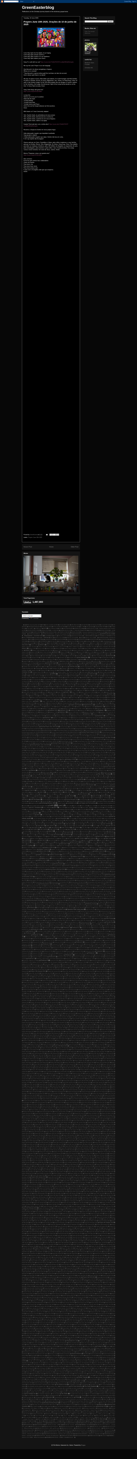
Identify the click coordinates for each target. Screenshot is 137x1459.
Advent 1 (42, 644)
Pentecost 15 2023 (30, 936)
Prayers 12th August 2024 (70, 989)
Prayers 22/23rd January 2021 (33, 1098)
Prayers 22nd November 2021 (62, 1106)
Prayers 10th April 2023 (62, 967)
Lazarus (25, 805)
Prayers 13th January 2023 (51, 1002)
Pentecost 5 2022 (99, 955)
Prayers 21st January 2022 (98, 1093)
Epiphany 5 (88, 714)
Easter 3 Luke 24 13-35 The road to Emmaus (96, 694)
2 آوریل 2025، (38, 628)
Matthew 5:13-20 (74, 858)
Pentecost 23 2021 (40, 949)
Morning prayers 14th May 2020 (90, 869)
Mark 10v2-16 (101, 836)
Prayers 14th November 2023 (30, 1016)
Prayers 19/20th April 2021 (32, 1060)
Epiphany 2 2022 (26, 708)
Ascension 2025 (63, 657)
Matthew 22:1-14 (66, 854)
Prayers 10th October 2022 (56, 976)
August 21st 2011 (100, 659)
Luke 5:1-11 (32, 834)
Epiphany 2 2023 (36, 708)
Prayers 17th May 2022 (101, 1046)
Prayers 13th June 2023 (53, 1004)
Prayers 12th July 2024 (44, 993)
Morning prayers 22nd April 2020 (67, 880)
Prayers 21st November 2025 (64, 1096)
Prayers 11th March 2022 (42, 984)
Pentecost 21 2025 (26, 947)
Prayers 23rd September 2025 (107, 1116)
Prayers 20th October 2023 (39, 1087)
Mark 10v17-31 (91, 836)
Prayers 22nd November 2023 (95, 1106)
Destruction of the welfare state (72, 677)
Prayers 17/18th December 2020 (31, 1040)
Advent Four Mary (57, 653)
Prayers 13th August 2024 (101, 998)
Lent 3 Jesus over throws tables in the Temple (85, 811)
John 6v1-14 (45, 797)
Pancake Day (109, 922)
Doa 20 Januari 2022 (71, 681)
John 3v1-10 (70, 796)
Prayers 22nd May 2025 (34, 1106)
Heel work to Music (91, 770)
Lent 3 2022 (47, 811)
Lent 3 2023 (54, 811)
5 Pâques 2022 (43, 643)
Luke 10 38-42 (39, 823)
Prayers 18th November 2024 (95, 1056)
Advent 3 (28, 650)
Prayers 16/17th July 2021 (76, 1029)
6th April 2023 (60, 643)
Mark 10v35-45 (111, 836)
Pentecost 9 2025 (92, 962)
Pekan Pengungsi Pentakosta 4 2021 (59, 925)
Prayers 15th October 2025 (58, 1027)
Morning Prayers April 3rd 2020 (51, 902)
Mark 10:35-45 (83, 836)
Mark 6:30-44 (50, 842)
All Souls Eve (102, 653)
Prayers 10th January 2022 (38, 971)
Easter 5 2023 (25, 699)
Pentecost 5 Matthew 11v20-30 (39, 956)
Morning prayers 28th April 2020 (85, 887)
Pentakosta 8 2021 (49, 927)
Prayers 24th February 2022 (33, 1122)
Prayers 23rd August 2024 (93, 1109)
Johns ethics (61, 799)
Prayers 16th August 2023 (28, 1031)
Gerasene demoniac (40, 764)
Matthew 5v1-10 (103, 858)
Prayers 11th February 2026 (29, 982)
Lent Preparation (62, 818)
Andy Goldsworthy (36, 655)
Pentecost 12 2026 (104, 931)
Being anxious (41, 663)
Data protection (63, 675)
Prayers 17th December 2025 (70, 1042)
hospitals (47, 777)
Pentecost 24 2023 (37, 951)
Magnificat (83, 834)
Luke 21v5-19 (34, 831)
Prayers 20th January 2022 (83, 1082)
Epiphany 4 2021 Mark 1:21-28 (75, 712)
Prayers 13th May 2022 (109, 1004)
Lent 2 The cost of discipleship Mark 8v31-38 (60, 809)
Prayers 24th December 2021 (64, 1120)
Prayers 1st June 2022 (90, 1073)
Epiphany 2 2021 (109, 706)
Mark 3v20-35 (69, 840)
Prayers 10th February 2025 (100, 969)
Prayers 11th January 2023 (44, 982)
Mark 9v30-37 (64, 843)
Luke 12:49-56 (106, 823)
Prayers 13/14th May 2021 (61, 998)
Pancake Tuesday (35, 924)
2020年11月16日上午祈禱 (34, 630)
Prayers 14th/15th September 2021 (62, 1018)
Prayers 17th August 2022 (104, 1040)
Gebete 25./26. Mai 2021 (75, 763)
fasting (63, 759)
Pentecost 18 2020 (28, 940)
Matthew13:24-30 (82, 860)
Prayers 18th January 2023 (82, 1053)
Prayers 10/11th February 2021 (33, 967)
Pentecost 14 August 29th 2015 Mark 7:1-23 (96, 935)
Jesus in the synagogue (97, 786)
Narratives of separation (93, 905)
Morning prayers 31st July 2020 (47, 893)
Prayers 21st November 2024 (48, 1096)
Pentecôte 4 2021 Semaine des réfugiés (83, 964)
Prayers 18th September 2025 (94, 1058)
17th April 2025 (89, 626)
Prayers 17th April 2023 (90, 1040)
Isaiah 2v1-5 (60, 781)
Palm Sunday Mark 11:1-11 (72, 922)
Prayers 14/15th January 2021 (106, 1007)
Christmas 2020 (44, 670)
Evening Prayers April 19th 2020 (65, 728)
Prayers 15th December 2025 (60, 1022)
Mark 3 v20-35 (60, 840)
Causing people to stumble (55, 666)
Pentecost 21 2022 (86, 945)
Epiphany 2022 (64, 710)
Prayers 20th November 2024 (87, 1086)
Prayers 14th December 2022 (48, 1011)
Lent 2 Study (46, 809)
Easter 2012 (97, 690)
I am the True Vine (51, 779)
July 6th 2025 (46, 801)
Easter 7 (37, 701)
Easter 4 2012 (42, 695)
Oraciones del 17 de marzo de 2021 (56, 913)
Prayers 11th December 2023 (78, 980)
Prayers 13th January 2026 (81, 1002)
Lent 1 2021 (69, 805)
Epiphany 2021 (53, 710)
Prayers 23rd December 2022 (46, 1111)
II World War (94, 779)
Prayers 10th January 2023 (54, 971)
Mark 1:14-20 (43, 836)
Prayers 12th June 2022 (57, 993)
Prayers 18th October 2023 (32, 1058)
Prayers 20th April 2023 (27, 1080)
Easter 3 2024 (39, 694)
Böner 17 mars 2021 (44, 664)
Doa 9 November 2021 (91, 684)
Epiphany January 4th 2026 (94, 717)
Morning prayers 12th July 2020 (98, 867)
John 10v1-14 (40, 790)
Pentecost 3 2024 (36, 953)
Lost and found (47, 822)
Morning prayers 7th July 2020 (45, 898)
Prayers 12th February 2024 (38, 991)
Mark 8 (100, 842)
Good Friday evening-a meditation (77, 766)
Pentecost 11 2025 (98, 929)
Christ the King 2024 (101, 666)
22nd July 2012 (53, 641)
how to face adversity (76, 777)
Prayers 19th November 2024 (55, 1067)
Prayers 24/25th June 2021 (60, 1118)
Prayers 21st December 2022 (38, 1093)
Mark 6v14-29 (66, 842)
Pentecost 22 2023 (93, 947)
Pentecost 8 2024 (85, 960)
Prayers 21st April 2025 (33, 1091)
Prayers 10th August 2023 (90, 967)
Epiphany (24, 706)
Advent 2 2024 (49, 648)
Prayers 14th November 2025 (62, 1016)
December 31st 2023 (27, 677)
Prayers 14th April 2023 (71, 1009)
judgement (91, 799)
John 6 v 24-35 (28, 797)
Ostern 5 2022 (80, 918)
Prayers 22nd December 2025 (57, 1102)
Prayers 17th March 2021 (32, 1046)
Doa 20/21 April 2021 (83, 681)
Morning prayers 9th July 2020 (74, 900)
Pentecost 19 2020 (26, 942)
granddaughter (44, 768)
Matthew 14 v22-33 (56, 849)
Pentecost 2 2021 (99, 942)
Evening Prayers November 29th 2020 (68, 755)
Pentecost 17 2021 (61, 938)
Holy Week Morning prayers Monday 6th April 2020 (84, 774)
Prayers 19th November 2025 (71, 1067)
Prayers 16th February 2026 (69, 1033)
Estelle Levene (106, 717)
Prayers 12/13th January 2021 (94, 987)
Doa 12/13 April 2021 (95, 679)
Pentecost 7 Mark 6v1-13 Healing (31, 960)
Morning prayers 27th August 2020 (107, 885)
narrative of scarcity (81, 905)
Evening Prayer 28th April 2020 (42, 723)
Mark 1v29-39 (25, 840)
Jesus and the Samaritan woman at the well (54, 784)
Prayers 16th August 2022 (107, 1029)
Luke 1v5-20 (62, 829)
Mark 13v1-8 (101, 838)
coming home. (30, 674)
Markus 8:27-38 (91, 843)
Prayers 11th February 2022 (108, 980)
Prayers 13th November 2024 (43, 1005)
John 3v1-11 (79, 796)
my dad (47, 905)
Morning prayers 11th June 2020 (44, 867)
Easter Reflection (106, 701)
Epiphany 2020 (43, 710)
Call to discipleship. (101, 664)
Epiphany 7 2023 (57, 717)
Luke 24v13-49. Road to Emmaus (98, 831)
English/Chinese (88, 704)
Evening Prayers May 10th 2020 (67, 746)
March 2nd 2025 (34, 836)
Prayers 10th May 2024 (73, 975)
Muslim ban (32, 905)
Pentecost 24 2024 (48, 951)
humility (84, 777)
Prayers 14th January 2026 (44, 1013)
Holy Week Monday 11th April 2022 (62, 774)
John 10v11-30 (65, 790)
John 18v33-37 (103, 792)
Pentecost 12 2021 (60, 931)
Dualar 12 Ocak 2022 (78, 686)
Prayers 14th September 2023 (45, 1018)
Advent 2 (24, 648)
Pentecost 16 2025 (26, 938)
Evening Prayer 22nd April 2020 (52, 721)
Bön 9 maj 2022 (33, 664)
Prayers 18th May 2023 (53, 1056)
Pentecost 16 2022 (87, 936)
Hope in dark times (32, 777)
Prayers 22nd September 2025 (81, 1107)
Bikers (84, 663)
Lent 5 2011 (68, 814)
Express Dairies (110, 757)
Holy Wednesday (79, 772)
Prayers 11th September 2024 (108, 985)
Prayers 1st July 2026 (65, 1073)
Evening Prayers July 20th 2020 (52, 737)
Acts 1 (80, 643)
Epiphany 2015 (110, 708)
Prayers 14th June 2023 (27, 1015)
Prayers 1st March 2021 (34, 1075)
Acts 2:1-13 (94, 643)
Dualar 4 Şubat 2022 (34, 688)
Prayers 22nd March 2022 (75, 1104)
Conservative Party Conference (42, 674)
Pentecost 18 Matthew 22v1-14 (86, 940)
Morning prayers (58, 863)
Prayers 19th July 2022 (83, 1064)
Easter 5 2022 (110, 697)
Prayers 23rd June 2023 (53, 1113)
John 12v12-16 (101, 790)
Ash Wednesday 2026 (62, 659)
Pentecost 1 (66, 927)
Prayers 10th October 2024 (85, 976)
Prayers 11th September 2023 (92, 985)
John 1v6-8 (51, 794)
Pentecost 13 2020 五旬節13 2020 (44, 933)
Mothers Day (102, 904)
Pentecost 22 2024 (104, 947)
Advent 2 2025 (58, 648)
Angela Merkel (45, 655)
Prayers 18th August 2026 (85, 1051)
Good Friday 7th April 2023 (60, 766)
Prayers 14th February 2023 (94, 1011)
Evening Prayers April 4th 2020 (82, 728)
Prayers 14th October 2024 (92, 1016)
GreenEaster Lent (87, 768)
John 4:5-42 (96, 796)
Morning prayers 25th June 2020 (95, 883)
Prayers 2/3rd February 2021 (37, 1078)
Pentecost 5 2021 (89, 955)
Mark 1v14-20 (109, 838)
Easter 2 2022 (80, 688)
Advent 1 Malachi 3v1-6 (74, 646)
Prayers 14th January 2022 (108, 1011)
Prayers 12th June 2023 (70, 993)
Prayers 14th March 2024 (81, 1015)
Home (51, 547)
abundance (75, 643)
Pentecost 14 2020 (47, 935)
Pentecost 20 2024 (68, 944)
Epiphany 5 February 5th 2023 (63, 715)
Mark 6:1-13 (34, 842)
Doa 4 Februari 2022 (82, 683)
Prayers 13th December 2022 (38, 1000)
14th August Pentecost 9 (34, 626)
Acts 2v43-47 (25, 644)
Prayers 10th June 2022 (47, 973)
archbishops (89, 655)
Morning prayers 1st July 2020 (42, 876)
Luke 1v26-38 (25, 829)
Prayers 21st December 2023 (54, 1093)
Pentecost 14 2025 (80, 935)
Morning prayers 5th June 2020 (56, 896)
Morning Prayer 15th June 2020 (44, 863)
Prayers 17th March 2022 (45, 1046)
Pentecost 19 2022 (37, 942)
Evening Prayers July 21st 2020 (69, 737)
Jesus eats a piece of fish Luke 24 (55, 786)
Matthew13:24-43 (92, 860)
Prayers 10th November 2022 (103, 975)
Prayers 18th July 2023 (108, 1053)
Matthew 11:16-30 (68, 847)
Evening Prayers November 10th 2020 (96, 752)
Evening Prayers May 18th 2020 (76, 748)
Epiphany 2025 (92, 710)
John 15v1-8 (68, 792)
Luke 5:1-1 (24, 834)
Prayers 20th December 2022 (100, 1080)
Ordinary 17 (42, 918)
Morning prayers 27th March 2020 (31, 887)
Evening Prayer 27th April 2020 (102, 721)
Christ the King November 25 (87, 666)
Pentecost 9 (111, 960)
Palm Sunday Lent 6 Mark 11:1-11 (57, 922)
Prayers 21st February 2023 (84, 1093)
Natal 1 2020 (104, 905)
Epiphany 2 (100, 706)
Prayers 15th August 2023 (77, 1020)
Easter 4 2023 (84, 695)
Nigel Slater (39, 907)
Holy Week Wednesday (71, 775)
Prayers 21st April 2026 (46, 1091)
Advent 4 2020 (63, 652)
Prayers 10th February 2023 (85, 969)
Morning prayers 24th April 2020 (78, 882)
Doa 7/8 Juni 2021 (44, 684)
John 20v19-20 (74, 794)
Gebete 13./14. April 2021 (28, 763)
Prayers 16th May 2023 (53, 1036)
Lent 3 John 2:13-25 (103, 811)
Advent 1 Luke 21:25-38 (60, 646)
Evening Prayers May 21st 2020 (33, 750)
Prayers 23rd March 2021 (94, 1113)
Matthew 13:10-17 (105, 847)
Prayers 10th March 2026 (35, 975)
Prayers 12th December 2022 (85, 989)
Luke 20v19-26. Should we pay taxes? (85, 829)
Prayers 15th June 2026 (88, 1024)
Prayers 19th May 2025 (27, 1067)
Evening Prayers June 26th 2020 (80, 743)
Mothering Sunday (91, 904)
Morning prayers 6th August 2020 (89, 896)
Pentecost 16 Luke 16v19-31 (39, 938)
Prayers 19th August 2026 (56, 1062)
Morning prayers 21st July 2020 (96, 878)
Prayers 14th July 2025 (82, 1013)
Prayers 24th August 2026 (50, 1120)
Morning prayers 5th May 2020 (72, 896)
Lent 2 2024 (107, 807)
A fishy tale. (68, 643)
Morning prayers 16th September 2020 (47, 873)
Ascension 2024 (54, 657)
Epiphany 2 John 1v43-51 (79, 708)
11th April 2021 (84, 624)
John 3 (47, 796)
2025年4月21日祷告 (49, 639)
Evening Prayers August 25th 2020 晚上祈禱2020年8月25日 (65, 732)
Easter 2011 (89, 690)
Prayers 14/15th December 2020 (89, 1007)
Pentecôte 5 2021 (99, 964)
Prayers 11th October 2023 (62, 985)
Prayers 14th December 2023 (64, 1011)
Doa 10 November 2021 (48, 679)
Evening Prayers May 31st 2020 (77, 752)
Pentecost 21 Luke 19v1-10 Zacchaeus (42, 947)
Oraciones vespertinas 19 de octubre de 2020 (98, 913)
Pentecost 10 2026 (26, 929)
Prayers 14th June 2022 (108, 1013)
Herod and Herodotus (36, 772)
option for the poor (90, 909)
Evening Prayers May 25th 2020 (84, 750)
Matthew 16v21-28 (111, 851)
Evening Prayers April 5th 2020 (98, 728)
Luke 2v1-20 (27, 833)
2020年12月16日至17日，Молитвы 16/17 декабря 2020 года (85, 633)
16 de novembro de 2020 (73, 626)
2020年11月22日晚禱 (38, 632)
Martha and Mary (101, 843)
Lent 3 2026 (70, 811)
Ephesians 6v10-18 (109, 704)
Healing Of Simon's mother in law (78, 770)
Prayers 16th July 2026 (28, 1035)
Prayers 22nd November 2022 (78, 1106)
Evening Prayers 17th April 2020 (77, 726)
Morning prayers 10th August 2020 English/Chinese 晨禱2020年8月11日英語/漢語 (57, 865)
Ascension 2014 (35, 657)
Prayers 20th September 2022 (70, 1087)
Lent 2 (55, 807)
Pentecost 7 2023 (70, 958)
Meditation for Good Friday (51, 862)
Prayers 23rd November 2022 (108, 1115)
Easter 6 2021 (85, 699)
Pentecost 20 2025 (79, 944)
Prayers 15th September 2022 (74, 1027)
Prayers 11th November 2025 (33, 985)
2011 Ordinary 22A (52, 628)
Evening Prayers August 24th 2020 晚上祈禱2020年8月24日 (36, 732)
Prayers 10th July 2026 (33, 973)
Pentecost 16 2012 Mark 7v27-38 (63, 936)
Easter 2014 (105, 690)
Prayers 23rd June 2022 (40, 1113)
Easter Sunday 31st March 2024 (67, 703)
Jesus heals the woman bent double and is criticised (77, 786)
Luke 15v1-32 (111, 825)
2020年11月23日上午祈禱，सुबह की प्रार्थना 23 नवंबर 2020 (57, 632)
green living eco (76, 768)
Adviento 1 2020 (67, 653)
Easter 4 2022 (75, 695)
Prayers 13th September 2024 (41, 1007)
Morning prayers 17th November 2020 (35, 874)
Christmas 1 (64, 668)
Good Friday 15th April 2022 (86, 764)
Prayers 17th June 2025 (99, 1044)
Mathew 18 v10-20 (63, 845)
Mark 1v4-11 (34, 840)
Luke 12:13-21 (88, 823)
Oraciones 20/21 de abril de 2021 (34, 911)
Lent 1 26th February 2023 (103, 805)
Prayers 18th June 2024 (67, 1055)
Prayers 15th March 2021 (101, 1024)
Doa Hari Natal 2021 (103, 684)
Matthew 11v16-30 (78, 847)
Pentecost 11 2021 (65, 929)
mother (82, 904)
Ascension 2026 (72, 657)
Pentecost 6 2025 (99, 956)
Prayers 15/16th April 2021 (78, 1018)
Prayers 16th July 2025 (109, 1033)
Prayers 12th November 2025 (74, 995)
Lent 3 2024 (62, 811)
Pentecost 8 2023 (75, 960)
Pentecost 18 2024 (61, 940)
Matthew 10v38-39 (38, 847)
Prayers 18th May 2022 (40, 1056)
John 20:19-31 (65, 794)
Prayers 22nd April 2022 (29, 1100)
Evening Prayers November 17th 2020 (43, 754)
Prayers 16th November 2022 (95, 1036)
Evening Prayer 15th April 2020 (57, 719)
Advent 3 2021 (101, 650)
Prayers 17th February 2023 (100, 1042)
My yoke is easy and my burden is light (59, 905)
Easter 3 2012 (75, 692)
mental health (75, 862)
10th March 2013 (75, 624)
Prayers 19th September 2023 (39, 1069)
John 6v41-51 (61, 797)
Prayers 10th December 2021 (40, 969)
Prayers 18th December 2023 (100, 1051)
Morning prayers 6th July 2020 (106, 896)
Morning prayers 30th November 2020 (105, 891)
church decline (49, 672)
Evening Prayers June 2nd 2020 (40, 744)
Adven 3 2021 (34, 644)
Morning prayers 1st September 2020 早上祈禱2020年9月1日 (99, 876)
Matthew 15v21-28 (43, 851)
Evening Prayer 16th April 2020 (74, 719)
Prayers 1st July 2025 (53, 1073)
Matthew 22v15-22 (97, 854)
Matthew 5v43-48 (42, 860)
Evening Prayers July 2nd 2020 (46, 739)
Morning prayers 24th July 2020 (30, 883)
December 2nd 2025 (109, 675)
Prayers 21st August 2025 (88, 1091)
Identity (82, 779)
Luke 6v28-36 (48, 834)
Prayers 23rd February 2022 (92, 1111)
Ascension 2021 (44, 657)
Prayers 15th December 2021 (107, 1020)
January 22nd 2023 (87, 781)
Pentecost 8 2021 (65, 960)
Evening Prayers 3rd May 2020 (49, 728)
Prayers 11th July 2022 (58, 982)
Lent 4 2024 (81, 813)
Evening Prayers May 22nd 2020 (50, 750)
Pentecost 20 (46, 944)
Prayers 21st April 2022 (101, 1089)
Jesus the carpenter (72, 788)
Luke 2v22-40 (34, 833)
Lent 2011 (75, 809)
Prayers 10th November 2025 (41, 976)
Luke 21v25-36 (109, 829)
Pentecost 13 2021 (59, 933)
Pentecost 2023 (36, 945)
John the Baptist (35, 799)
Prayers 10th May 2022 (48, 975)
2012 (60, 628)
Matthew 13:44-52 (32, 849)
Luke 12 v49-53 (79, 823)
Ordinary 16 (34, 918)
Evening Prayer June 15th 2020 (49, 726)
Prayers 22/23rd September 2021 (78, 1098)
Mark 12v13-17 (71, 838)
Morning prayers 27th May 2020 (48, 887)
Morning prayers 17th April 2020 (65, 873)
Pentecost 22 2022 (82, 947)
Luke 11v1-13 (69, 823)
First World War (96, 759)
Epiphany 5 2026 (50, 715)
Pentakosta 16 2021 (86, 925)
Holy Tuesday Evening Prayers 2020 (64, 772)
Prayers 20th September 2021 (54, 1087)
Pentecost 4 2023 (26, 955)
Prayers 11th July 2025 (95, 982)
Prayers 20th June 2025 (84, 1084)
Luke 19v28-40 (110, 827)
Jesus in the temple (110, 786)
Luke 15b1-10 (102, 825)
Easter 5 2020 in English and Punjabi (96, 697)
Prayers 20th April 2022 (108, 1078)
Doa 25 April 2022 (33, 683)
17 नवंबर (82, 626)
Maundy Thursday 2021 (37, 862)
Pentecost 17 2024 (93, 938)
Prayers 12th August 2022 (56, 989)
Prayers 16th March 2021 (94, 1035)
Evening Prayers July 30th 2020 (62, 739)
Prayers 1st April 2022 (103, 1069)
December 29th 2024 (97, 675)
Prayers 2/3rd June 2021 (51, 1078)
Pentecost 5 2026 (26, 956)
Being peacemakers (63, 663)
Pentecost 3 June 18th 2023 (64, 953)
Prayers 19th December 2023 (87, 1062)
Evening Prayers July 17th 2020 (96, 735)
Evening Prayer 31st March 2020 (107, 723)
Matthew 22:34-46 (86, 854)
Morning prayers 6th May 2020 (29, 898)
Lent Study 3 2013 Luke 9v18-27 (94, 818)
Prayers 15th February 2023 (90, 1022)
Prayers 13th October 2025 (87, 1005)
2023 (82, 637)
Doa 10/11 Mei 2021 (60, 679)
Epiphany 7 (48, 717)
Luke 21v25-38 (25, 831)
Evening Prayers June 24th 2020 (62, 743)
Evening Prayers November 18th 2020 (63, 754)
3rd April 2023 (98, 641)
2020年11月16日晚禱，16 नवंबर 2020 (50, 630)
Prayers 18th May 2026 (66, 1056)
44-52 (36, 643)
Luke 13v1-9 (40, 825)
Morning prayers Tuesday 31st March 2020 (47, 904)
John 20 (58, 794)
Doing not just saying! (41, 686)
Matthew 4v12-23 (56, 858)
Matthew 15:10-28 (32, 851)
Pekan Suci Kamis (74, 925)
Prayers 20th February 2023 (69, 1082)
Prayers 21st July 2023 (31, 1095)
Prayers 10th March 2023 (101, 973)
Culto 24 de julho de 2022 (36, 675)
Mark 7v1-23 (84, 842)
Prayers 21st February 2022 (69, 1093)
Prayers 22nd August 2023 (58, 1100)
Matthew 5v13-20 (32, 860)
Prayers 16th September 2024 (92, 1038)
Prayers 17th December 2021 (54, 1042)
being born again (51, 663)
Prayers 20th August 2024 (41, 1080)
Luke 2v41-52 (43, 833)
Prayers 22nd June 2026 (61, 1104)
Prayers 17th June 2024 (86, 1044)
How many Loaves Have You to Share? (60, 777)
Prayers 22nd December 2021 (102, 1100)
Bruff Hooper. (82, 664)
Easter (68, 688)
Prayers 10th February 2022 (71, 969)
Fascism (58, 759)
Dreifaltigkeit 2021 (52, 686)
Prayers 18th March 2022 (28, 1056)
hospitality (41, 777)
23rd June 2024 (73, 641)
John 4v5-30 (104, 796)
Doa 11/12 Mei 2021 (71, 679)
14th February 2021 (46, 626)
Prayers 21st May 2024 (71, 1095)
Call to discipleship (91, 664)
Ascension (110, 655)
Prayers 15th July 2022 (104, 1022)
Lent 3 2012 (25, 811)
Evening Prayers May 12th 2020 (101, 746)
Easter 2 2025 (106, 688)
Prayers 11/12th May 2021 (101, 978)
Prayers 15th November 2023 (107, 1026)
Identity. (87, 779)
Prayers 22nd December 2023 (41, 1102)
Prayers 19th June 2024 (41, 1066)
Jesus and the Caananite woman (96, 783)
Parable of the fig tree (55, 924)
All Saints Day (94, 653)
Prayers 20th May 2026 (57, 1086)
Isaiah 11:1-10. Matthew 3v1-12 (48, 781)
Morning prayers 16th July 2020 (84, 871)
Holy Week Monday (46, 774)
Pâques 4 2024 (45, 924)
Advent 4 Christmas (109, 652)
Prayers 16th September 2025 (108, 1038)
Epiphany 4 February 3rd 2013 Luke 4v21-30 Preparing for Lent (38, 714)
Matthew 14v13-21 (104, 849)
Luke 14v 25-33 (60, 825)
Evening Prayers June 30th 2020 (59, 744)
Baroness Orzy (75, 661)
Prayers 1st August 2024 (49, 1071)
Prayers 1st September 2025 (99, 1076)
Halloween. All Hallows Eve (107, 768)
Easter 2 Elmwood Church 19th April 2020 (36, 690)
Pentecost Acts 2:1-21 (37, 964)
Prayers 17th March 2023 (60, 1046)
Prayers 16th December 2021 (56, 1031)
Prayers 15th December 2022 (29, 1022)
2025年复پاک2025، (33, 641)
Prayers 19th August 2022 (28, 1062)
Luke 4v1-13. (101, 833)
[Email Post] (46, 534)
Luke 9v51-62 (76, 834)
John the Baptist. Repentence (50, 799)
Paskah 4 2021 (66, 924)
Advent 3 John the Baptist (46, 652)
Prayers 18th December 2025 (38, 1053)
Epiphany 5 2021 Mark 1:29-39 (100, 714)
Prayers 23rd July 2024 (27, 1113)
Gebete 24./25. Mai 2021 (49, 763)
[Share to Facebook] (56, 535)
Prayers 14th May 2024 (94, 1015)
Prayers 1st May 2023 (73, 1075)
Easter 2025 (60, 692)
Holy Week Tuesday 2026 (58, 775)
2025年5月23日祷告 (105, 639)
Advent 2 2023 (41, 648)
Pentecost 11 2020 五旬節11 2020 (50, 929)
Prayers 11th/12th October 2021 (46, 987)
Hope (106, 775)
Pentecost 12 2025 (93, 931)
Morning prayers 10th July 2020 (85, 865)
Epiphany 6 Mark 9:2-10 (37, 717)
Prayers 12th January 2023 (98, 991)
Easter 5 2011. (74, 697)
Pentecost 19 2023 (48, 942)
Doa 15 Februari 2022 (48, 681)
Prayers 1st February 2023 (28, 1073)
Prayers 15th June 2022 (61, 1024)
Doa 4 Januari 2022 (93, 683)
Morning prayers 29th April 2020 (42, 889)
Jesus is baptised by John (30, 788)
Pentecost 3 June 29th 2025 (80, 953)
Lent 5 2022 (76, 814)
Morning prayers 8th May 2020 (37, 900)
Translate (36, 618)
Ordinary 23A (71, 918)
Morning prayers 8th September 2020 (56, 900)
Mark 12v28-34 (81, 838)
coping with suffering (74, 674)
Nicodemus (32, 907)
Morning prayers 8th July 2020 (97, 898)
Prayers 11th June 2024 (108, 982)
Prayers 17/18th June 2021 (62, 1040)
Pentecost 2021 (110, 944)
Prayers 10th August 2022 (75, 967)
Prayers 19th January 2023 (69, 1064)
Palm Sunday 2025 (31, 922)
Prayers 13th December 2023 (54, 1000)
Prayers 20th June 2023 (57, 1084)
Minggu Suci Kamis (96, 862)
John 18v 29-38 (95, 792)
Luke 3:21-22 (51, 833)
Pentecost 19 (99, 940)
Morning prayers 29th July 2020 (59, 889)
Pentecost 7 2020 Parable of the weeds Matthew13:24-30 (50, 958)
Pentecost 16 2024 (109, 936)
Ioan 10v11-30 (35, 781)
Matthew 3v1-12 (25, 858)
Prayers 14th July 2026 (95, 1013)
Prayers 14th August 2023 (97, 1009)
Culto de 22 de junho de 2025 (51, 675)
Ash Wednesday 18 (94, 657)
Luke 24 (50, 831)
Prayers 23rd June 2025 (67, 1113)
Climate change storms (104, 672)
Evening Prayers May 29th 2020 (60, 752)
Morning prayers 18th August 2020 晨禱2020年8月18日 (58, 874)
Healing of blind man (63, 770)
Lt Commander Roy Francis (95, 822)
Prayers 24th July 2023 (108, 1122)
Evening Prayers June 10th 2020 (85, 741)
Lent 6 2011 (74, 816)
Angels (52, 655)
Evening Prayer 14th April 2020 (41, 719)
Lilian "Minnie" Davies (50, 820)
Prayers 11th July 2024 (83, 982)
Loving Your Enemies (69, 822)
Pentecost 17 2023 (83, 938)
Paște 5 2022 (103, 924)
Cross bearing (83, 674)
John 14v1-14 (58, 792)
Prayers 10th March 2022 (87, 973)
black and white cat (105, 663)
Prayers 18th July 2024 (27, 1055)
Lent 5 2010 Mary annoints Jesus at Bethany (53, 814)
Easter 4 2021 (66, 695)
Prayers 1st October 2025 (52, 1076)
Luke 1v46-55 (53, 829)
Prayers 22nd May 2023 (101, 1104)
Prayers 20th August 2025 (55, 1080)
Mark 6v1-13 (58, 842)
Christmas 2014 (25, 670)
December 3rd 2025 (38, 677)
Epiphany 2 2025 (57, 708)
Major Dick (90, 834)
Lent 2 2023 (100, 807)
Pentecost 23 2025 (72, 949)
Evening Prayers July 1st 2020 (36, 737)
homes (100, 775)
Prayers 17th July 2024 (48, 1044)
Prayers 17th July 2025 (60, 1044)
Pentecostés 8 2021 (67, 964)
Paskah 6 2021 (75, 924)
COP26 (53, 674)
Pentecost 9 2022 (71, 962)
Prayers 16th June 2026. (81, 1035)
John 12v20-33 (110, 790)
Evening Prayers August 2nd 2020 (90, 732)
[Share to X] (54, 535)
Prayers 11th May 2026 (80, 984)
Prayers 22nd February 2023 (87, 1102)
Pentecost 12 (31, 931)
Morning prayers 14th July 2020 (74, 869)
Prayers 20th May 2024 (31, 1086)
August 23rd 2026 (111, 659)
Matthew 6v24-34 (63, 860)
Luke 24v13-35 (85, 831)
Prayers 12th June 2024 (83, 993)
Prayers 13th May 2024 (28, 1005)
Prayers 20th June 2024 (71, 1084)
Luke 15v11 (26, 827)
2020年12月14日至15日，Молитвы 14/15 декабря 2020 (56, 633)
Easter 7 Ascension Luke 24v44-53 (71, 701)
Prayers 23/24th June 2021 (37, 1109)
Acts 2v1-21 (101, 643)
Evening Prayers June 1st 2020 (102, 741)
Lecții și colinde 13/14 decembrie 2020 (38, 805)
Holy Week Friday (34, 774)
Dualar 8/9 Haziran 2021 (59, 688)
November (59, 907)
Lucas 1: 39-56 (106, 822)
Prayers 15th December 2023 (44, 1022)
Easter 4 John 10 (26, 697)
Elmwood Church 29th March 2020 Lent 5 (58, 704)
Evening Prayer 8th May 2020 (96, 724)
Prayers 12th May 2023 (28, 995)
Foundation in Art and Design (57, 761)
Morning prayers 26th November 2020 (71, 885)
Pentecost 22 (73, 947)
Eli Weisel (44, 704)
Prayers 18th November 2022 (80, 1056)
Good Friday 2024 (37, 766)
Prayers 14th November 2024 (46, 1016)
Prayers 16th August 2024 (42, 1031)
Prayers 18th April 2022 (108, 1049)
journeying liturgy (84, 799)
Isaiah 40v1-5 (68, 781)
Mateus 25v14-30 (46, 845)
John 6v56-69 (96, 797)
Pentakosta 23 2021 (109, 925)
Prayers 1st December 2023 (92, 1071)
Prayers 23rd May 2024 (66, 1115)
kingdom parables (35, 803)
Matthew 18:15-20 (46, 853)
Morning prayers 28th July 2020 (102, 887)
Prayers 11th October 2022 (48, 985)
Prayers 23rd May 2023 (53, 1115)
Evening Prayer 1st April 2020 (90, 719)
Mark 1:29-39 (59, 836)
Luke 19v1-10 (101, 827)
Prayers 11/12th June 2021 (86, 978)
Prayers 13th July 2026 (27, 1004)
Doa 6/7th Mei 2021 (33, 684)
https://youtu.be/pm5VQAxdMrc (33, 91)
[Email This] (50, 535)
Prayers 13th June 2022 (40, 1004)
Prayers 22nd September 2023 (65, 1107)
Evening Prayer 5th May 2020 (47, 724)
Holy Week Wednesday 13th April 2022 (88, 775)
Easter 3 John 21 (57, 694)
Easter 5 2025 (42, 699)
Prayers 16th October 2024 (47, 1038)
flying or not (105, 759)
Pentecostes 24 (56, 964)
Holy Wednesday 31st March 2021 (93, 772)
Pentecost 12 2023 (71, 931)
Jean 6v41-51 (106, 781)
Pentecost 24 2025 (59, 951)
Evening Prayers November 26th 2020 (31, 755)
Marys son (37, 845)
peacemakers (37, 925)
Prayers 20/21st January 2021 (94, 1078)
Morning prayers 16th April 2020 (67, 871)
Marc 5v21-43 (25, 836)
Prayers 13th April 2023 (74, 998)
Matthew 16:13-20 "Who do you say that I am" (71, 851)
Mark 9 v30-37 (55, 843)
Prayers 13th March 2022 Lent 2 (81, 1004)
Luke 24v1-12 (76, 831)
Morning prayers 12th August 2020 (81, 867)
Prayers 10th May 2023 (60, 975)
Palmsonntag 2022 (85, 922)
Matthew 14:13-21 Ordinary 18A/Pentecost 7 (73, 849)
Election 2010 (36, 704)
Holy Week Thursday (104, 774)
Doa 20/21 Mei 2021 (94, 681)
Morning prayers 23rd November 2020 (60, 882)
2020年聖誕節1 (48, 635)
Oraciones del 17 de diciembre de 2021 (37, 913)
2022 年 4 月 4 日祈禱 (60, 637)
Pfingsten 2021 (43, 965)
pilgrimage (58, 965)
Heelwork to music (102, 770)
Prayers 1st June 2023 (102, 1073)
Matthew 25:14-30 (46, 856)
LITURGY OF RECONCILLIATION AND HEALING (85, 820)
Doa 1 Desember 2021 (94, 677)
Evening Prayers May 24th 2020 (68, 750)
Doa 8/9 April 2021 (80, 684)
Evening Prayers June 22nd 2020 (43, 743)
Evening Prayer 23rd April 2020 (68, 721)
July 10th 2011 (99, 799)
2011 (45, 628)
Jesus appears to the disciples (85, 784)
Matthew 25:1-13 (36, 856)
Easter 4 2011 (34, 695)
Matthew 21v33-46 (55, 854)
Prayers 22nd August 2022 (43, 1100)
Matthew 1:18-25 (93, 845)
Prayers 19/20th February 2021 (48, 1060)
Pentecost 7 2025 (90, 958)
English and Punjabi (76, 704)
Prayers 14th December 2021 (33, 1011)
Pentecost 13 (29, 933)
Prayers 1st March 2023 (60, 1075)
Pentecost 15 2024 (40, 936)
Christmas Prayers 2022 (38, 672)
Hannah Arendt (25, 770)
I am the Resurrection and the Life (37, 779)
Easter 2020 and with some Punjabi (31, 692)
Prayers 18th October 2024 (47, 1058)
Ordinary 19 (49, 918)
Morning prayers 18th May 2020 (80, 874)
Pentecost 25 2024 (78, 951)
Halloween (96, 768)
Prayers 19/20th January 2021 (65, 1060)
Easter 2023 (53, 692)
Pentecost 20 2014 (56, 944)
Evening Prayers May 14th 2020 (42, 748)
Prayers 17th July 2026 (73, 1044)
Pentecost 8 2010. (54, 960)
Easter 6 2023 (93, 699)
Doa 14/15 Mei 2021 (36, 681)
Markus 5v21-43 (82, 843)
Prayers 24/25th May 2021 (74, 1118)
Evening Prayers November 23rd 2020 (104, 754)
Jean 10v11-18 (97, 781)
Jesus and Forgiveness (52, 783)
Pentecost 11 (36, 929)
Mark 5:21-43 (110, 840)
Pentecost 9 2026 (103, 962)
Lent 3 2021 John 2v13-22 (35, 811)
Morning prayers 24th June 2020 (49, 883)
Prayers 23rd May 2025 (78, 1115)
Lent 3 (89, 809)
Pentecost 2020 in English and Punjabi (94, 944)
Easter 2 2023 (89, 688)
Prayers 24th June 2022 (40, 1124)
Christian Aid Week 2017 (27, 668)
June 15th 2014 (54, 801)
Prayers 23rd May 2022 (40, 1115)
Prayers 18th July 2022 (95, 1053)
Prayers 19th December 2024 (103, 1062)
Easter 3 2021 (100, 692)
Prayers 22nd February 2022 (72, 1102)
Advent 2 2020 (32, 648)
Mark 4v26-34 (102, 840)
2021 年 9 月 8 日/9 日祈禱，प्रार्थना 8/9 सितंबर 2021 (83, 635)
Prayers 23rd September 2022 (75, 1116)
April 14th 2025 (71, 655)
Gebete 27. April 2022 (88, 763)
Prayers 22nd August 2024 (72, 1100)
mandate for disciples (109, 834)
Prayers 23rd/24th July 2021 (28, 1118)
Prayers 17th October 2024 (32, 1049)
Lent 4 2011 (66, 813)
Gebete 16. (38, 763)
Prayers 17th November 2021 (49, 1047)
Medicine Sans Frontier (89, 63)
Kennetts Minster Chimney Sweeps (103, 801)
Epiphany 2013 (91, 708)
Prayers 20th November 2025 (103, 1086)
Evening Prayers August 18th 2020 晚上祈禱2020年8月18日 (100, 730)
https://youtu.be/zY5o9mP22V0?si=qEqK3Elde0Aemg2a (57, 62)
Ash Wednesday (83, 657)
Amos (108, 653)
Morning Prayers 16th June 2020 (102, 871)
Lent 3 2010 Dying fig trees (99, 809)
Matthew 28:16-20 (100, 856)
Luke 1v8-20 (70, 829)
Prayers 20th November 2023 (71, 1086)
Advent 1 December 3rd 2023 (45, 646)
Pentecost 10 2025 (109, 927)
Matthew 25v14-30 (78, 856)
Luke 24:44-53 (67, 831)
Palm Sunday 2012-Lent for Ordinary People (32, 920)
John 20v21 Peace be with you (97, 794)
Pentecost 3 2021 (109, 951)
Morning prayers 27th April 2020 (89, 885)
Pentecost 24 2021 (109, 949)
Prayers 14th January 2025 (29, 1013)
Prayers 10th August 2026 (104, 967)
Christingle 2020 (46, 668)
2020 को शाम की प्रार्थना (68, 628)
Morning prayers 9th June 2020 (91, 900)
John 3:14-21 (61, 796)
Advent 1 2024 (85, 644)
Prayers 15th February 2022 (75, 1022)
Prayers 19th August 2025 (42, 1062)
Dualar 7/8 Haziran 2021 (46, 688)
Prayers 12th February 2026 (68, 991)
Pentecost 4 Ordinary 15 (58, 955)
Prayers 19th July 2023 (95, 1064)
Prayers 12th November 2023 (43, 995)
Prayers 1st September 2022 (67, 1076)
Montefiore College (30, 863)
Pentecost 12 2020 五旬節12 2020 (45, 931)
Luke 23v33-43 (42, 831)
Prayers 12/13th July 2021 (109, 987)
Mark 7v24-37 (93, 842)
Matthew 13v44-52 (44, 849)
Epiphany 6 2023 (109, 715)
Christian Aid (89, 67)
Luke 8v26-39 (57, 834)
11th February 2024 (94, 624)
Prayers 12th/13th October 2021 (91, 996)
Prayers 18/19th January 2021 (94, 1049)
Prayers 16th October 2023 (32, 1038)
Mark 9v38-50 (73, 843)
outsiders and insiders (99, 918)
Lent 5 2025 (99, 814)
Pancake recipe (25, 924)
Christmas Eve (110, 670)
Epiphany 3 (101, 710)
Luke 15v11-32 (35, 827)
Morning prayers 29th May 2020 (93, 889)
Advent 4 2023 (81, 652)
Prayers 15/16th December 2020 (93, 1018)
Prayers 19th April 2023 (107, 1060)
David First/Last (72, 675)
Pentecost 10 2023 (86, 927)
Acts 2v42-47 (109, 643)
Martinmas (25, 845)
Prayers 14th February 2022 (79, 1011)
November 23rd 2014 (68, 907)
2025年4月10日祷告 (38, 639)
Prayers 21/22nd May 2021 (56, 1089)
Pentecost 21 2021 (75, 945)
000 (43, 624)
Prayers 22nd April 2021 (108, 1098)
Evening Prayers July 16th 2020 (79, 735)
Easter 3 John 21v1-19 (68, 694)
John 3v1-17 (87, 796)
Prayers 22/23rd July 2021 (48, 1098)
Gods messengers (66, 764)
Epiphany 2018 (34, 710)
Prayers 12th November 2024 (58, 995)
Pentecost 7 (31, 958)
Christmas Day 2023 (100, 670)
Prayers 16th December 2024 (87, 1031)
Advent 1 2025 (93, 644)
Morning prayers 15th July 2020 (33, 871)
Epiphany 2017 (25, 710)
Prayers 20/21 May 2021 (65, 1078)
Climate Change (93, 672)
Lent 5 (38, 814)
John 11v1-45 (83, 790)
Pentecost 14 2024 (69, 935)
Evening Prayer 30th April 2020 (91, 723)
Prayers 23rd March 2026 (28, 1115)
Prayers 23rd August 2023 (79, 1109)
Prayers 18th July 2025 (40, 1055)
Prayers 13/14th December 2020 (29, 998)
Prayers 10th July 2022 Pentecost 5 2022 (72, 971)
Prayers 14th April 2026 (83, 1009)
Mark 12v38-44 (91, 838)
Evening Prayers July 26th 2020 (104, 737)
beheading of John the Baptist (29, 663)
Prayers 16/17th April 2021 (45, 1029)
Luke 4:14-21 (85, 833)
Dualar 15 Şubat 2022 (103, 686)
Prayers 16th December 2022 (72, 1031)
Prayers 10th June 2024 (60, 973)
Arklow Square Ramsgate (100, 655)
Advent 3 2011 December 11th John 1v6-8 (43, 650)
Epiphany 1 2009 (40, 706)
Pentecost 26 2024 (89, 951)
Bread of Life (74, 664)
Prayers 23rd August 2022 (65, 1109)
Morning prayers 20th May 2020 (62, 878)
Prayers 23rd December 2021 (30, 1111)
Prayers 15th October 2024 (44, 1027)
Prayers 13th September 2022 (103, 1005)
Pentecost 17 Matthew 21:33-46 (107, 938)
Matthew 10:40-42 (111, 845)
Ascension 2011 (25, 657)
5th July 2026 (52, 643)
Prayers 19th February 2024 (40, 1064)
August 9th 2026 (56, 661)
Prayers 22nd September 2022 (48, 1107)
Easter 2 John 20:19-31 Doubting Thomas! (57, 690)
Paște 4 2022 (95, 924)
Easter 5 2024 (33, 699)
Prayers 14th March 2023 (67, 1015)
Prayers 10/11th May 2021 (49, 967)
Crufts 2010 (92, 674)
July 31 (39, 801)
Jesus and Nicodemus (81, 783)
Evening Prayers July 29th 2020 (29, 739)
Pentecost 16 (50, 936)
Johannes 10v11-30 (94, 788)
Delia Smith (48, 677)
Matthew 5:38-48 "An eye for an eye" (88, 858)
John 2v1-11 (31, 796)
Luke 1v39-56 (43, 829)
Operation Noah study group (75, 909)
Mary (31, 845)
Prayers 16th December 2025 (103, 1031)
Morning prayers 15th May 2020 (50, 871)
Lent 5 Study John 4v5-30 (58, 816)
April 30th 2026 (80, 655)
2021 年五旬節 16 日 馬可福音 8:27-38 (106, 635)
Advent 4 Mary (25, 653)
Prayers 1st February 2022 (107, 1071)
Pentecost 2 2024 (26, 944)
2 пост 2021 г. (30, 628)
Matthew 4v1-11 (45, 858)
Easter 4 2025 (101, 695)
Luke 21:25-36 (99, 829)
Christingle (38, 668)
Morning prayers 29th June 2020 (76, 889)
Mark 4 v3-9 (86, 840)
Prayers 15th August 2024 (91, 1020)
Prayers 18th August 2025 (70, 1051)
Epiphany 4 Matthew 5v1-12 (62, 714)
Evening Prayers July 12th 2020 (29, 735)
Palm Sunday (109, 918)
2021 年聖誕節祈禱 (27, 637)
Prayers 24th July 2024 (27, 1124)
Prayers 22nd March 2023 (94, 1098)
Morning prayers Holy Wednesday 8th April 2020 (71, 902)
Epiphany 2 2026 (67, 708)
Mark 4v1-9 (94, 840)
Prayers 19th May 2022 (94, 1066)
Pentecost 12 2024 (82, 931)
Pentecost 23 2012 (29, 949)
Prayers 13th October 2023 (72, 1005)
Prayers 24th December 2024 (95, 1120)
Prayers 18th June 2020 (53, 1055)
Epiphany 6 (100, 715)
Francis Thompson (70, 761)
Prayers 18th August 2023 (56, 1051)
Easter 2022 (45, 692)
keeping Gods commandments (86, 801)
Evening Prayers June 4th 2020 (76, 744)
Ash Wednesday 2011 (106, 657)
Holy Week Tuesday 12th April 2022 (40, 775)
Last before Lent (72, 803)
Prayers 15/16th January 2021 (33, 1020)
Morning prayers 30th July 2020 (68, 891)
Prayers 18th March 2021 (108, 1055)
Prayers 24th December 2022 (80, 1120)
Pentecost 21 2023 (97, 945)
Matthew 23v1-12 (26, 856)
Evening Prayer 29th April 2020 (58, 723)
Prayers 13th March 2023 (96, 1004)
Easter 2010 (82, 690)
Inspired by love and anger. (105, 779)
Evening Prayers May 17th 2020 (59, 748)
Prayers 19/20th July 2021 (81, 1060)
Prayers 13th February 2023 (100, 1000)
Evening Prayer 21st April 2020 (35, 721)
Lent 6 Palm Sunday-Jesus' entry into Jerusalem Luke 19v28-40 (94, 816)
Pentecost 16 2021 (77, 936)
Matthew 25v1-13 (67, 856)
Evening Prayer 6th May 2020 (63, 724)
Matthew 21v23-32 (42, 854)
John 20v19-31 (83, 794)
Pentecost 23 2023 (50, 949)
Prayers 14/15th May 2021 (57, 1009)
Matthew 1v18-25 (95, 853)
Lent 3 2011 (111, 809)
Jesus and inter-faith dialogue (67, 783)
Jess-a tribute (31, 783)
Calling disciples (111, 664)
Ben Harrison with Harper (75, 663)
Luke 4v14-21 (109, 833)
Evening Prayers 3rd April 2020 (33, 728)
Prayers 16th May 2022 (40, 1036)
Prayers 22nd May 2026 (47, 1106)
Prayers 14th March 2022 (54, 1015)
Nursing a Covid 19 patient (101, 907)
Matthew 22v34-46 (108, 854)
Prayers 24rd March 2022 (88, 1118)
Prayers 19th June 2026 (68, 1066)
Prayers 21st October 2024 (79, 1096)
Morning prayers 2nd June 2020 (34, 891)
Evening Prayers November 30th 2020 (88, 755)
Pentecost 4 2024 (36, 955)
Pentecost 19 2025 (69, 942)
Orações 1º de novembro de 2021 (76, 915)
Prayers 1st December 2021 (63, 1071)
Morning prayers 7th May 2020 (61, 898)
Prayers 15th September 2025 (106, 1027)
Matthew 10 (102, 845)
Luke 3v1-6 (59, 833)
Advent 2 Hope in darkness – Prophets (73, 648)
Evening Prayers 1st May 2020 (94, 726)
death (89, 675)
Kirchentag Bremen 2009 (48, 803)
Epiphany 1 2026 (91, 706)
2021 (55, 635)
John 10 (108, 788)
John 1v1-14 (112, 792)
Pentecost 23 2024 (61, 949)
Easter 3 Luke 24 (80, 694)
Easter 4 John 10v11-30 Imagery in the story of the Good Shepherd (47, 697)
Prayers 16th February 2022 (39, 1033)
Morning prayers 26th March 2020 (36, 885)
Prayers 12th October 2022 (89, 995)
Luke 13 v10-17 (32, 825)
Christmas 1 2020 (84, 668)
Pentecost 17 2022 (72, 938)
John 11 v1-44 (75, 790)
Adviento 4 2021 (76, 653)
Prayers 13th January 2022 (37, 1002)
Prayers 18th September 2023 (62, 1058)
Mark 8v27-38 (30, 843)
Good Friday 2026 (48, 766)
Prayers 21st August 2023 (60, 1091)
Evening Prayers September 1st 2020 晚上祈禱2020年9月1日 (40, 757)
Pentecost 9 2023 (82, 962)
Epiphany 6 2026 (26, 717)
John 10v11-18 (55, 790)
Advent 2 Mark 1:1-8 (89, 648)
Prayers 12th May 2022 (109, 993)
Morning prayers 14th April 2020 (56, 869)
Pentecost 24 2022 (26, 951)
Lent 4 (37, 813)
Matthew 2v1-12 (110, 856)
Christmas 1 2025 (94, 668)
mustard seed (40, 905)
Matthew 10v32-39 (27, 847)
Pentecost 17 (51, 938)
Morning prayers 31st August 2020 (30, 893)
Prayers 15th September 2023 (90, 1027)
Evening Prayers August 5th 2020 (89, 734)
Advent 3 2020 (92, 650)
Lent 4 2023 (74, 813)
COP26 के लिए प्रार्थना (62, 674)
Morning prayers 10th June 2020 (102, 865)
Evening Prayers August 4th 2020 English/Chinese (67, 734)
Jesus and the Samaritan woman (34, 784)
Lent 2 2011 (62, 807)
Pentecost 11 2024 (87, 929)
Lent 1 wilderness (47, 807)
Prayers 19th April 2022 (94, 1060)
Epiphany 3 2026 (54, 712)
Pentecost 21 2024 (109, 945)
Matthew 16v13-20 (99, 851)
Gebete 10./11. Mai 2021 (94, 761)
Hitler (53, 772)
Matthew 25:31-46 (56, 856)
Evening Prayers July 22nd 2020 (86, 737)
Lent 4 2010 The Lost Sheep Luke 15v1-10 (51, 813)
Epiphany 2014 (100, 708)
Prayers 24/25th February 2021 (44, 1118)
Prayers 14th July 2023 (70, 1013)
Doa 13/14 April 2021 (106, 679)
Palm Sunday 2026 (42, 922)
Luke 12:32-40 (97, 823)
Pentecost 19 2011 (109, 940)
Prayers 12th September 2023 (41, 996)
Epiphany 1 (31, 706)
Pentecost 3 (99, 951)
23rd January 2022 (63, 641)
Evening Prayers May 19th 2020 (93, 748)
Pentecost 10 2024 (97, 927)
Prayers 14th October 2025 (107, 1016)
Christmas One (26, 672)
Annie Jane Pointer (60, 655)
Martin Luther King (111, 843)
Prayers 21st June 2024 (58, 1095)
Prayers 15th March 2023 (35, 1026)
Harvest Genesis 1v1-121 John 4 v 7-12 (47, 770)
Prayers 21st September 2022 (94, 1096)
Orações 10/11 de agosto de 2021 (58, 915)
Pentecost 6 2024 (88, 956)
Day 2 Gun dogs (82, 675)
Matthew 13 (87, 847)
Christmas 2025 (53, 670)
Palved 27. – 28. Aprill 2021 (97, 922)
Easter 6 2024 (102, 699)
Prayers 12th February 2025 (53, 991)
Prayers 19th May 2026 (40, 1067)
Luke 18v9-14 (93, 827)
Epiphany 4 (62, 712)
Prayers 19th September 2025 (71, 1069)
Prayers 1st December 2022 (77, 1071)
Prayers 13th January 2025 (66, 1002)
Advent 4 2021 (72, 652)
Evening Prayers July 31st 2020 (79, 739)
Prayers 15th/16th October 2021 (29, 1029)
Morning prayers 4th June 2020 (79, 894)
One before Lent (60, 909)
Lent (51, 805)
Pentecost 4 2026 (46, 955)
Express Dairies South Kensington (30, 759)
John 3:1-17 (54, 796)
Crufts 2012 (100, 674)
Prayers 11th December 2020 (63, 980)
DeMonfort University (57, 677)
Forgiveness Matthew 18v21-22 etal (39, 761)
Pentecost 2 (79, 942)
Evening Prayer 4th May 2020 (30, 724)
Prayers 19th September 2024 (55, 1069)
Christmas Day (63, 670)
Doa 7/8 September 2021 (56, 684)
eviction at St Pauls (100, 757)
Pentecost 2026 (65, 945)
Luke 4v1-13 (93, 833)
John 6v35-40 (53, 797)
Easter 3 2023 (31, 694)
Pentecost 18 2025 (72, 940)
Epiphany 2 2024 (46, 708)
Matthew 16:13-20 (55, 851)
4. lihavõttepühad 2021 (108, 641)
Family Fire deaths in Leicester (47, 759)
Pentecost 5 (69, 955)
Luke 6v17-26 (39, 834)
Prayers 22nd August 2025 (87, 1100)
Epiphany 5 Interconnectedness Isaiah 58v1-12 (84, 715)
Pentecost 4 (91, 953)
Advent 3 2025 (34, 652)
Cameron (40, 666)
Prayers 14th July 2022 (57, 1013)
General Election (30, 764)
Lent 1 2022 (77, 805)
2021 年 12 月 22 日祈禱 (64, 635)
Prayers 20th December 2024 (38, 1082)
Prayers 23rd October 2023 (45, 1116)
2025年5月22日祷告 (94, 639)
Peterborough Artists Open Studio (30, 965)
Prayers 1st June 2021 (77, 1073)
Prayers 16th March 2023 (28, 1036)
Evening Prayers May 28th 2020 (42, 752)
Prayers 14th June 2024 (40, 1015)
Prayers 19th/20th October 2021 (88, 1069)
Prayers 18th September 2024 (78, 1058)
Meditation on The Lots (65, 862)
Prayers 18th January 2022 (67, 1053)
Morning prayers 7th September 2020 (79, 898)
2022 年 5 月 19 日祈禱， (73, 637)
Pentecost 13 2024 (81, 933)
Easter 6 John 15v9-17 (27, 701)
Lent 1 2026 (92, 805)
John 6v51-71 (87, 797)
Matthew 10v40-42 (49, 847)
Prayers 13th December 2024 (70, 1000)
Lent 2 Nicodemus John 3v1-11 (33, 809)
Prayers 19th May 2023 (108, 1066)
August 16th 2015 (90, 659)
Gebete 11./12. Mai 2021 (108, 761)
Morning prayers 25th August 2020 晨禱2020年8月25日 (73, 883)
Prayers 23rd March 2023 (51, 1109)
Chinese (65, 666)
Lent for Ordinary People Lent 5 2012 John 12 (44, 818)
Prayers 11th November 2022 (95, 984)
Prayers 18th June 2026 (94, 1055)
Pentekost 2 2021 (109, 964)
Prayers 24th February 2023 (48, 1122)
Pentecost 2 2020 (89, 942)
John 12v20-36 (25, 792)
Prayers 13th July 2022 (95, 1002)
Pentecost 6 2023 (78, 956)
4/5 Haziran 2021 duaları (27, 643)
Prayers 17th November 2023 (80, 1047)
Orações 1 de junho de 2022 (41, 915)
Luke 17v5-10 (76, 827)
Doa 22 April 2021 (105, 681)
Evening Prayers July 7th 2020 (35, 741)
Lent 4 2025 (89, 813)
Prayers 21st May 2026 (96, 1095)
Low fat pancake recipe (81, 822)
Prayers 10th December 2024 (56, 969)
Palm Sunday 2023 (96, 920)
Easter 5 (67, 697)
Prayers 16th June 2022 (41, 1035)
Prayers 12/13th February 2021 (77, 987)
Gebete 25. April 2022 (62, 763)
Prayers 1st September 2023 (83, 1076)
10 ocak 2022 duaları (65, 624)
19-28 (108, 626)
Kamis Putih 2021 (73, 801)
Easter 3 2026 (48, 694)
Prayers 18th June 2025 (80, 1055)
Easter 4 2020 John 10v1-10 (54, 695)
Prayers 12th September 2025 (74, 996)
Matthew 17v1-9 (36, 853)
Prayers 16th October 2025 (61, 1038)
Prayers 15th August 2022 (62, 1020)
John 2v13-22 (40, 796)
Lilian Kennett (60, 820)
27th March (81, 641)
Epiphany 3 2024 (34, 712)
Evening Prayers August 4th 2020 (46, 734)
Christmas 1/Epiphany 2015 (107, 668)
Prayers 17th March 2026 (89, 1046)
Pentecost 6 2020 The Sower (65, 956)
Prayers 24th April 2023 (101, 1118)
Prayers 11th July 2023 (70, 982)
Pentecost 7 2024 (80, 958)
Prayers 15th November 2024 (29, 1027)
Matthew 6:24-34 (53, 860)
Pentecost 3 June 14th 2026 (49, 953)
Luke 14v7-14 (87, 825)
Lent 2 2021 (77, 807)
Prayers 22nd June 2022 (34, 1104)
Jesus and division (40, 783)
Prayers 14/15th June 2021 (42, 1009)
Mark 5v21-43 (25, 842)
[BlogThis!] (52, 535)
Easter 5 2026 (50, 699)
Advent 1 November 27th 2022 (89, 646)
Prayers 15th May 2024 (76, 1026)
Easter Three (96, 703)
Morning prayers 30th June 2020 (85, 891)
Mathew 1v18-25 (84, 845)
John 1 (102, 788)
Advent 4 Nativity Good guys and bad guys (40, 653)
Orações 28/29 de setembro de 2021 (34, 916)
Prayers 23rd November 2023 (30, 1116)
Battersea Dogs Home (86, 661)
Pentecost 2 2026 (36, 944)
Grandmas (52, 768)
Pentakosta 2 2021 (97, 925)
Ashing (82, 659)
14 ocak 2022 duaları (106, 624)
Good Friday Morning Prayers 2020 (95, 766)
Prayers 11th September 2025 (30, 987)
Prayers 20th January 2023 (98, 1082)
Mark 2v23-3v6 (51, 840)
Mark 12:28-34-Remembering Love (49, 838)
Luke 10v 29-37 (49, 823)
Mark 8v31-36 (39, 843)
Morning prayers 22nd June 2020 (101, 880)
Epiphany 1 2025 (80, 706)
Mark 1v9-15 (42, 840)
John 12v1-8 (91, 790)
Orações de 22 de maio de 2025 (98, 916)
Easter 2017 (112, 690)
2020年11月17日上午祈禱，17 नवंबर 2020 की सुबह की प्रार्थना (73, 630)
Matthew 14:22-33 (91, 849)
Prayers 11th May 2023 (67, 984)
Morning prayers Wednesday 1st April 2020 (69, 904)
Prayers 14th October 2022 (77, 1016)
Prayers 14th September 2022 (29, 1018)
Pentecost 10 (76, 927)
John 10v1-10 (31, 790)
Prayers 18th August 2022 (41, 1051)
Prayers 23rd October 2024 (59, 1116)
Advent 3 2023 (110, 650)
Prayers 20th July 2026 (44, 1084)
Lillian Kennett (68, 820)
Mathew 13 (54, 845)
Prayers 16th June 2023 (54, 1035)
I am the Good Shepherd (101, 777)
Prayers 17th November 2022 (64, 1047)
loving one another (57, 822)
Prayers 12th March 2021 (96, 993)
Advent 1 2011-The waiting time (54, 644)
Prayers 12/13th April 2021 (62, 987)
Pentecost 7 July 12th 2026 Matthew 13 (105, 958)
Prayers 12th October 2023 (103, 995)
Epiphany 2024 (83, 710)
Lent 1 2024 (84, 805)
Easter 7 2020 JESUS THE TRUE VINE (51, 701)
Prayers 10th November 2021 (87, 975)
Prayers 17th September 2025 (78, 1049)
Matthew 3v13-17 (35, 858)
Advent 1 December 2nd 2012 (29, 646)
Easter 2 (74, 688)
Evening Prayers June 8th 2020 (33, 746)
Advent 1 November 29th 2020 (106, 646)
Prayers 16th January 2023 (83, 1033)
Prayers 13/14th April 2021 (107, 996)
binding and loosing (93, 663)
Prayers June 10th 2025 (35, 537)
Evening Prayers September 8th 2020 (85, 757)
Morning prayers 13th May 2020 (38, 869)
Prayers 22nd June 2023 (47, 1104)
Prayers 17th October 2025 (47, 1049)
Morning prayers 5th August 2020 (39, 896)
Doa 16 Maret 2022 (59, 681)
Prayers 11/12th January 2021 (71, 978)
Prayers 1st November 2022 (86, 1075)
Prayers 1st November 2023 (101, 1075)
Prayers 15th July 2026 (48, 1024)
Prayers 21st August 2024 (74, 1091)
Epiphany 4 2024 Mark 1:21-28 (91, 712)
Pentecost (58, 927)
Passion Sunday (85, 924)
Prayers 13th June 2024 (66, 1004)
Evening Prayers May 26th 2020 (102, 750)
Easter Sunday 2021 (41, 703)
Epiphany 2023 (74, 710)
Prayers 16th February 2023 (54, 1033)
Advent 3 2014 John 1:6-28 (80, 650)
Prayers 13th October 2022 (58, 1005)
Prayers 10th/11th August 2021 (55, 978)
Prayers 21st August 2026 (101, 1091)
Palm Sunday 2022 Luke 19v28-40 (82, 920)
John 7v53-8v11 (104, 797)
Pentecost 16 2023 (98, 936)
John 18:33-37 (85, 792)
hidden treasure (46, 772)
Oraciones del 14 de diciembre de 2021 (69, 911)
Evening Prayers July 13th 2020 (46, 735)
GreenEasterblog (38, 7)
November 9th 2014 (79, 907)
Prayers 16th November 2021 (80, 1036)
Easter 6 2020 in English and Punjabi (71, 699)
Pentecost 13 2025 (93, 933)
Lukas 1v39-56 (31, 823)
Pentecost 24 (100, 949)
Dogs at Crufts (30, 686)
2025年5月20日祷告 (72, 639)
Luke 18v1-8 (85, 827)
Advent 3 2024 (25, 652)
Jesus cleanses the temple (39, 786)
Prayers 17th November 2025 (96, 1047)
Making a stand (98, 834)
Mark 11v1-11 (27, 838)
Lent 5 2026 (107, 814)
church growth (84, 672)
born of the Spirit (54, 664)
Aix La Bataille (85, 653)
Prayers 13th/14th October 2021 (58, 1007)
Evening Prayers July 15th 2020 (62, 735)
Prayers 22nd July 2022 (101, 1102)
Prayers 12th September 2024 (58, 996)
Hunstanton (90, 777)
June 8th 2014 (63, 801)
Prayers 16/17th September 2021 (92, 1029)
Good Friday (75, 764)
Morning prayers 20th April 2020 (29, 878)
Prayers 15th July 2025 (36, 1024)
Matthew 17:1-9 (27, 853)
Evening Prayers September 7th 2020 (65, 757)
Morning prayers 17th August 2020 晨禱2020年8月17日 (88, 873)
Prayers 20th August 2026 (69, 1080)
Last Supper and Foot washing (87, 803)
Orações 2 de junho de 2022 (92, 915)
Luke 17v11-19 (66, 827)
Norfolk (45, 907)
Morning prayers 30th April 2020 (51, 891)
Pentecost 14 (36, 935)
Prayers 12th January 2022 (83, 991)
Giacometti (49, 764)
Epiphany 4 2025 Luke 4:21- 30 (107, 712)
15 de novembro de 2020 (59, 626)
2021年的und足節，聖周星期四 (41, 637)
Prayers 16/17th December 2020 (60, 1029)
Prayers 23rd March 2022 (108, 1113)
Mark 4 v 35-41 (77, 840)
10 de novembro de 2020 (52, 624)
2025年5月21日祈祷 (83, 639)
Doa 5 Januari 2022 (105, 683)
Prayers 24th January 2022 (79, 1122)
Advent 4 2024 (90, 652)
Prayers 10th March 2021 (74, 973)
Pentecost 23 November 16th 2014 (87, 949)
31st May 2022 (89, 641)
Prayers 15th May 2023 (63, 1026)
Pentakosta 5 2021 (37, 927)
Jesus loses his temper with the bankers (47, 788)
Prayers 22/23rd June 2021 (62, 1098)
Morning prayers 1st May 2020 (75, 876)
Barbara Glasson (66, 661)
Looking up (39, 822)
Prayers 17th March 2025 (75, 1046)
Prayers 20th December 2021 (84, 1080)
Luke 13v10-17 (50, 825)
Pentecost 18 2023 (50, 940)
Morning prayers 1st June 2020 (58, 876)
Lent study (71, 818)
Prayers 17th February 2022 (85, 1042)
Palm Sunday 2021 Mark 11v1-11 (64, 920)
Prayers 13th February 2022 (85, 1000)
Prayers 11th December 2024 (93, 980)
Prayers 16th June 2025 (67, 1035)
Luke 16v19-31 (55, 827)
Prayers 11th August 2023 (48, 980)
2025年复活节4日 (44, 641)
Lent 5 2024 (92, 814)
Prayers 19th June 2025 (54, 1066)
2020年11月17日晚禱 (94, 630)
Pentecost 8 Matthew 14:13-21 (99, 960)
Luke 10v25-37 (59, 823)
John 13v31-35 (34, 792)
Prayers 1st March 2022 (47, 1075)
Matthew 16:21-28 (88, 851)
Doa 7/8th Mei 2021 (69, 684)
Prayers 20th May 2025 (44, 1086)
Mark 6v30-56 (75, 842)
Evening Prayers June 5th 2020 (93, 744)
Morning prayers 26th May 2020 (53, 885)
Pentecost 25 (69, 951)
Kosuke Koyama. (62, 803)
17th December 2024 (100, 626)
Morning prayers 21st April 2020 (79, 878)
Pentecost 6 (52, 956)
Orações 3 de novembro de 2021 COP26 (54, 916)
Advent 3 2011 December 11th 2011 (63, 650)
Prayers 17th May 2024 (34, 1047)
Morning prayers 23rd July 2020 (42, 882)
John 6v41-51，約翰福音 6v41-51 (74, 797)
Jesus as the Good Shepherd (103, 784)
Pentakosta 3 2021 (26, 927)
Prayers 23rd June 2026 (80, 1113)
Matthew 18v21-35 (84, 853)
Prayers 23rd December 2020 (108, 1109)
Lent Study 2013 (80, 818)
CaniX (45, 666)
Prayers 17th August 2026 (38, 1042)
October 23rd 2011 (50, 909)
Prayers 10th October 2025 (100, 976)
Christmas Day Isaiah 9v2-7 (75, 670)
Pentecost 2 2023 (109, 942)
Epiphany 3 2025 (44, 712)
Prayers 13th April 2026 (87, 998)
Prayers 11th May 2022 (55, 984)
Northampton (52, 907)
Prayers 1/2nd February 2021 (82, 965)
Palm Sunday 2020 (49, 920)
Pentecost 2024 (46, 945)
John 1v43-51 (43, 794)
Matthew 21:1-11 (31, 854)
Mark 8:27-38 (106, 842)
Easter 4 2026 (110, 695)
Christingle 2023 (56, 668)
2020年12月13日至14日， (35, 633)
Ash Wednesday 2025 (49, 659)
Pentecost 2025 (55, 945)
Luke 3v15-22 (67, 833)
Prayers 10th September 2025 (39, 978)
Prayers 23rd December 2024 (61, 1111)
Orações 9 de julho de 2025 (72, 916)
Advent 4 (56, 652)
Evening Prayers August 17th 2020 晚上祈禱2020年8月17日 (70, 730)
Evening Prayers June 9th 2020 (50, 746)
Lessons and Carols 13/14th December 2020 (32, 820)
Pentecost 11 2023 (76, 929)
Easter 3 (67, 692)
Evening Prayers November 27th (49, 755)
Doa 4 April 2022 (71, 683)
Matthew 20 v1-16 (105, 853)
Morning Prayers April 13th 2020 (34, 902)
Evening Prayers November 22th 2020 (84, 754)
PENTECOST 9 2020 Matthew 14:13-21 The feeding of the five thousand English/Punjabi (43, 962)
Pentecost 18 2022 (39, 940)
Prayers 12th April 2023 (43, 989)
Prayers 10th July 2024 (101, 971)
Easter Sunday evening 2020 (84, 703)
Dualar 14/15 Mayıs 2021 (90, 686)
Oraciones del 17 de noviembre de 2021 (76, 913)
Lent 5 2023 (84, 814)
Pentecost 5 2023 (109, 955)
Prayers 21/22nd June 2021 (41, 1089)
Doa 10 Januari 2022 (36, 679)
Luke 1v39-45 (34, 829)
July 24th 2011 (32, 801)
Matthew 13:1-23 (95, 847)
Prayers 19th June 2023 (27, 1066)
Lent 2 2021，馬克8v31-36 (88, 807)
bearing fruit (96, 661)
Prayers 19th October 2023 (100, 1067)
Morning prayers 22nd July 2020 (84, 880)
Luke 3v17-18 (76, 833)
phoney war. (51, 965)
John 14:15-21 (49, 792)
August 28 (25, 661)
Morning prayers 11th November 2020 (63, 867)
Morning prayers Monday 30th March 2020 (95, 902)
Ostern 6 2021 (88, 918)
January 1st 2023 (77, 781)
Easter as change (86, 701)
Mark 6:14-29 (42, 842)
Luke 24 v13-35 (59, 831)
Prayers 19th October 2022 (86, 1067)
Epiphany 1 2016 (70, 706)
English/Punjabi (98, 704)
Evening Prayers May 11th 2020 (84, 746)
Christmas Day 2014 (88, 670)
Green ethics (67, 768)
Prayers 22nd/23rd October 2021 (98, 1107)
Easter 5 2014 (82, 697)
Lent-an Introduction (109, 818)
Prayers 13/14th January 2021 (46, 998)
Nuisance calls (89, 907)
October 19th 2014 (39, 909)
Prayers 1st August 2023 (35, 1071)
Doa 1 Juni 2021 (106, 677)
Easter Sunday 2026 (53, 703)
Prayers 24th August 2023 (36, 1120)
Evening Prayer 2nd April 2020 (75, 723)
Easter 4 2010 (25, 695)
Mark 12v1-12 (62, 838)
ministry (104, 862)
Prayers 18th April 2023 (27, 1051)
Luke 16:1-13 (45, 827)
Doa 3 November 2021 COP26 (58, 683)
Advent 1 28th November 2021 (106, 644)
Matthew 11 (59, 847)
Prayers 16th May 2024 (66, 1036)
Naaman (73, 905)
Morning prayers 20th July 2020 (46, 878)
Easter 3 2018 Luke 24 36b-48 (88, 692)
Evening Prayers (64, 726)
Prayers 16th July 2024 (97, 1033)
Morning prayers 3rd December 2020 (83, 893)
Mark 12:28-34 (35, 838)
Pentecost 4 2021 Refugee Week (106, 953)
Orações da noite (85, 916)
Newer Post (28, 547)
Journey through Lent (72, 799)
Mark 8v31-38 (47, 843)
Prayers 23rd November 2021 (93, 1115)
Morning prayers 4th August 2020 (42, 894)
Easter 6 (58, 699)
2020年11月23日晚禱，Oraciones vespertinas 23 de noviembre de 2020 (88, 632)
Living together (102, 820)
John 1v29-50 (35, 794)
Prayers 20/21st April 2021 (78, 1078)
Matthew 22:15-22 (76, 854)
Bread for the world (64, 664)
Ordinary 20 (56, 918)
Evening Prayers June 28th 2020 (98, 743)
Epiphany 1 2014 (50, 706)
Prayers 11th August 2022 (34, 980)
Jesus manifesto (61, 788)
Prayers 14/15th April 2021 (73, 1007)
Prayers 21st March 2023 (88, 1089)
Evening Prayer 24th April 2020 (85, 721)
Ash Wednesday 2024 (37, 659)
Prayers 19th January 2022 (55, 1064)
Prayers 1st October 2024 (37, 1076)
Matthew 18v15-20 (73, 853)
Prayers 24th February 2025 (63, 1122)
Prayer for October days (68, 965)
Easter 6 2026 (110, 699)
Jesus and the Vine (70, 784)
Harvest (33, 770)
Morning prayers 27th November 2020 (67, 887)
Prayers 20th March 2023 (98, 1084)
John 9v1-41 (25, 799)
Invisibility (28, 781)
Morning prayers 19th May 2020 (97, 874)
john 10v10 (47, 790)
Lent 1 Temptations (36, 807)
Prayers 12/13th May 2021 (29, 989)
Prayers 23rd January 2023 (107, 1111)
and (29, 655)
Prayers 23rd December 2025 (77, 1111)
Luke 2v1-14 (111, 831)
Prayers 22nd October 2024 (32, 1107)
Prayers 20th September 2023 (87, 1087)
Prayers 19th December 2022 (71, 1062)
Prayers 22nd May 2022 (88, 1104)
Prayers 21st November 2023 (33, 1096)
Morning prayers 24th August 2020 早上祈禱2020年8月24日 (101, 882)
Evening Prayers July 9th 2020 (68, 741)
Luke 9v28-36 (67, 834)
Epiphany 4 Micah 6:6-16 (77, 714)
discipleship (84, 677)
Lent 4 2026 (97, 813)
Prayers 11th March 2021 (28, 984)
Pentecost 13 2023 (70, 933)
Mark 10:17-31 (74, 836)
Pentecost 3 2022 (26, 953)
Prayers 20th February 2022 (53, 1082)
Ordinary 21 (64, 918)
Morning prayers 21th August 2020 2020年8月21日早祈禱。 (42, 880)
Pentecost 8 (44, 960)
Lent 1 (61, 805)
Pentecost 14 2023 (58, 935)
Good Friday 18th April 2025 (101, 764)
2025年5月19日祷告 (61, 639)
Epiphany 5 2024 (30, 715)
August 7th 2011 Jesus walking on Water (40, 661)
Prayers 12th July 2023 (31, 993)
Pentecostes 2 (47, 964)
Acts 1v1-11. (87, 643)
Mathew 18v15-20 (74, 845)
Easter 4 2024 (92, 695)
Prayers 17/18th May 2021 (77, 1040)
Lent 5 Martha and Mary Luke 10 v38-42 (40, 816)
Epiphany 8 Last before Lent (79, 717)
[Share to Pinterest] (58, 535)
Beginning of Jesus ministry (107, 661)
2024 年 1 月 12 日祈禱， (91, 637)
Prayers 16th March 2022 (108, 1035)
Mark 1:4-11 (66, 836)
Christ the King (73, 666)
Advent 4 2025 (99, 652)
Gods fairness (57, 764)
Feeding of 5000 (71, 759)
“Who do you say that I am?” (33, 624)
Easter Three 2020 (104, 703)
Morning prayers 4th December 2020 (61, 894)
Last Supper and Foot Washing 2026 (106, 803)
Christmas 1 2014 (73, 668)
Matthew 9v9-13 (72, 860)
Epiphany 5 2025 (40, 715)
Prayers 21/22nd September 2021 (73, 1089)
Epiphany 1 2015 (60, 706)
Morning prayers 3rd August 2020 (65, 893)
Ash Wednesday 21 (73, 659)
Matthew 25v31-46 (89, 856)
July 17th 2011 (108, 799)
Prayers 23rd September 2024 (91, 1116)
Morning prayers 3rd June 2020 (101, 893)
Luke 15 (95, 825)
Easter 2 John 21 (73, 690)
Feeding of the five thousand (85, 759)
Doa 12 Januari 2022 (83, 679)
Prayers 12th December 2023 (100, 989)
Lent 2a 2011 (83, 809)
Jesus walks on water (83, 788)
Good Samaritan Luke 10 (33, 768)
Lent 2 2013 (70, 807)
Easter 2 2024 (97, 688)
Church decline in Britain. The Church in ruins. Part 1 (66, 672)
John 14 (42, 792)
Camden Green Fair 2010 (29, 666)
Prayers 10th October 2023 (71, 976)
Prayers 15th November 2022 (91, 1026)
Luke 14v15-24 (69, 825)
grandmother (59, 768)
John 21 (109, 794)
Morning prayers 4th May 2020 (96, 894)
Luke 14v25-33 (78, 825)
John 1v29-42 (26, 794)
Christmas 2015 (34, 670)
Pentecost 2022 (26, 945)
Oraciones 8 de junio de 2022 (51, 911)
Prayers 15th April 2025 (48, 1020)
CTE (27, 675)
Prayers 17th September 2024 (62, 1049)
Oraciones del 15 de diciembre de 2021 (89, 911)
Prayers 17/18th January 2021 (47, 1040)
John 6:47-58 (37, 797)
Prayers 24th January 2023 (93, 1122)
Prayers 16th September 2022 (76, 1038)
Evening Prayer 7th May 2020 (80, 724)
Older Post (74, 547)
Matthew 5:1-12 (65, 858)
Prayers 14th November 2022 (108, 1015)
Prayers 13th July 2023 (108, 1002)
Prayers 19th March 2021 (81, 1066)
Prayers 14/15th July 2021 (28, 1009)
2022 (51, 637)
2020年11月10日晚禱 (79, 628)
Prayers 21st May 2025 (83, 1095)
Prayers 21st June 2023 (44, 1095)
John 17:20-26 (77, 792)
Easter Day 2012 (96, 701)
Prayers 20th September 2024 (103, 1087)
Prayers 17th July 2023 (35, 1044)
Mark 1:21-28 (51, 836)
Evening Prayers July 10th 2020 (106, 734)
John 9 (112, 797)
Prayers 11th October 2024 (77, 985)
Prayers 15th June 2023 (75, 1024)
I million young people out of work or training (67, 779)
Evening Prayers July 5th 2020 (96, 739)
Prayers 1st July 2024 (41, 1073)
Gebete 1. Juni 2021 (81, 761)
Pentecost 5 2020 (79, 955)
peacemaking (45, 925)
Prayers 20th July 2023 (31, 1084)
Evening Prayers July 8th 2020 (51, 741)
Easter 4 (111, 694)
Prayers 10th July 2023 (89, 971)
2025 (31, 639)
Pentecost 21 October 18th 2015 (60, 947)
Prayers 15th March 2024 (50, 1026)
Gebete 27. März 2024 (100, 763)
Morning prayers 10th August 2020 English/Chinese (77, 863)
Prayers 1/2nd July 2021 (97, 965)
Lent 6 (67, 816)
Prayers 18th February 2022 (53, 1053)
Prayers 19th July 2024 (108, 1064)
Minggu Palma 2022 (85, 862)
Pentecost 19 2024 (58, 942)
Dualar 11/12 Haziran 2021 (64, 686)
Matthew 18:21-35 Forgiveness (60, 853)
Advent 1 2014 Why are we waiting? (71, 644)
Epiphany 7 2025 (67, 717)
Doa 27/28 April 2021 (44, 683)
